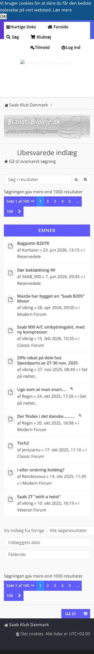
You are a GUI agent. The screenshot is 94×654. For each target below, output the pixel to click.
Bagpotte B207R (33, 243)
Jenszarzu (31, 450)
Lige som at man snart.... (42, 389)
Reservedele (29, 256)
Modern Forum (31, 314)
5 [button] (70, 201)
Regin (27, 396)
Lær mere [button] (62, 10)
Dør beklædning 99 (36, 270)
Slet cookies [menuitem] (32, 634)
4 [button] (62, 201)
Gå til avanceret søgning (32, 161)
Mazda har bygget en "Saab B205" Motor (51, 299)
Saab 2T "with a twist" (39, 496)
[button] (20, 212)
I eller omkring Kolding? (40, 469)
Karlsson (30, 250)
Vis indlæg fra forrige (24, 530)
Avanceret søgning (85, 179)
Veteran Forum (31, 510)
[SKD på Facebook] (86, 104)
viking (27, 307)
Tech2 (23, 443)
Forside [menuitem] (60, 27)
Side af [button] (18, 201)
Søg (76, 179)
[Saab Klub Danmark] (47, 63)
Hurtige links (23, 27)
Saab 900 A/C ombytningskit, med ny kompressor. (51, 330)
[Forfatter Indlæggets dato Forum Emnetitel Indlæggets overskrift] (47, 542)
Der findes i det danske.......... (46, 416)
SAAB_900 (31, 276)
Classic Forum (30, 345)
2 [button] (48, 201)
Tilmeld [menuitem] (42, 47)
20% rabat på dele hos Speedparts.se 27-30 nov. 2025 (47, 360)
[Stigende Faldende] (47, 554)
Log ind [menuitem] (73, 47)
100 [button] (10, 211)
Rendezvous (33, 476)
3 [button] (55, 201)
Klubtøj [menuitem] (43, 37)
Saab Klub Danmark (29, 624)
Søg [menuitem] (15, 37)
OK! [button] (3, 16)
